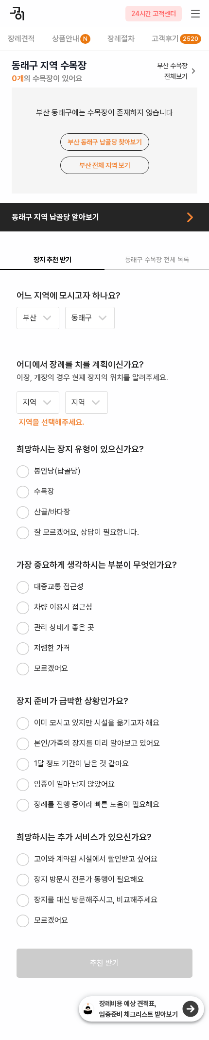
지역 (29, 402)
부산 (29, 317)
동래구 (81, 317)
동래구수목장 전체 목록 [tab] (157, 260)
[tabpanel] (104, 633)
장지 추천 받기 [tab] (52, 260)
